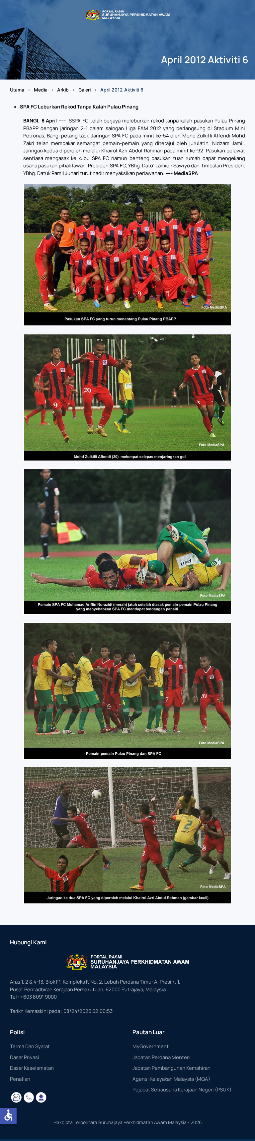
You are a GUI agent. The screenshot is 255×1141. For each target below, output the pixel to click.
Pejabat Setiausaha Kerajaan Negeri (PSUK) (181, 1089)
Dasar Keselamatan (32, 1067)
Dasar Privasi (24, 1057)
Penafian (20, 1078)
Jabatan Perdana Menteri (161, 1057)
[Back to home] (127, 15)
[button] (13, 15)
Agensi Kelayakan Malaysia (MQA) (171, 1078)
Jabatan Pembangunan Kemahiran (171, 1067)
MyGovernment (150, 1046)
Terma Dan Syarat (30, 1046)
